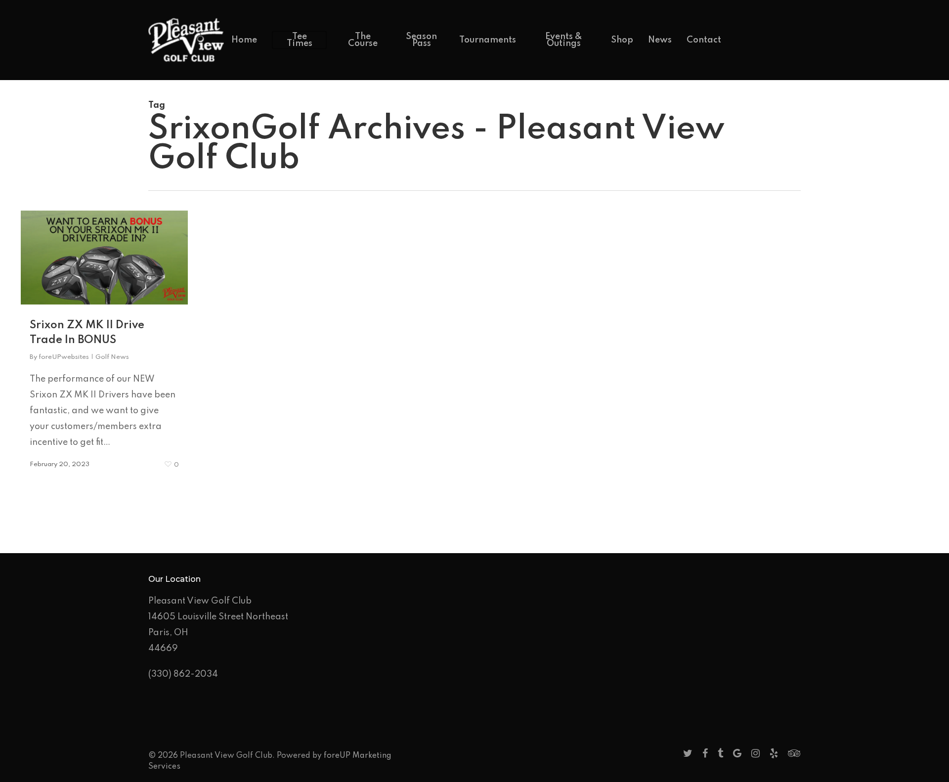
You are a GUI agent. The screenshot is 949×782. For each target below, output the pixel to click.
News (660, 40)
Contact (704, 40)
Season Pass (421, 40)
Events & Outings (563, 40)
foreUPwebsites (64, 357)
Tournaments (487, 40)
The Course (363, 40)
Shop (622, 40)
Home (244, 40)
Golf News (112, 357)
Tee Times (299, 40)
